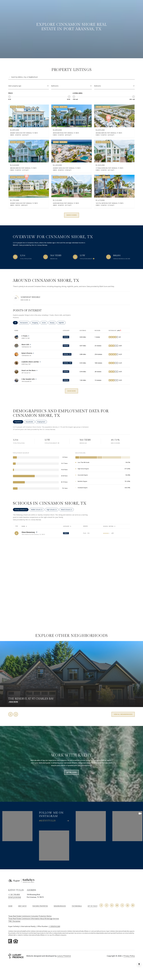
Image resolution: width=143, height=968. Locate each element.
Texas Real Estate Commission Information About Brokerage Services (33, 919)
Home (10, 906)
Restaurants (25, 323)
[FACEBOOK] (101, 905)
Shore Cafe (25, 344)
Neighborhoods (60, 906)
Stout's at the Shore (28, 370)
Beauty (53, 323)
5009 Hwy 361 (26, 364)
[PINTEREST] (133, 905)
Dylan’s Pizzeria (26, 353)
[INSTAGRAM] (106, 905)
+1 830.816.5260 (54, 926)
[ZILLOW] (127, 905)
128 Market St (26, 347)
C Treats (24, 336)
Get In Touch (92, 906)
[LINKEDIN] (112, 905)
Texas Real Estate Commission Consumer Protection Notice (29, 916)
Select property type (14, 86)
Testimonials (77, 906)
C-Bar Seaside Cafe (28, 379)
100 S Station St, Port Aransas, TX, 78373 (33, 534)
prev (10, 714)
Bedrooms (97, 86)
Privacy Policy (129, 956)
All (16, 323)
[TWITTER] (122, 905)
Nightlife (62, 323)
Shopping (35, 323)
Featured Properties (40, 906)
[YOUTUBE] (117, 905)
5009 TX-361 (25, 338)
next (16, 714)
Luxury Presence (64, 956)
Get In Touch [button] (71, 772)
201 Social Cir (25, 373)
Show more (71, 391)
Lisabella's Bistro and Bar (30, 362)
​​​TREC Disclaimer (14, 921)
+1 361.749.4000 (14, 894)
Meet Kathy (22, 906)
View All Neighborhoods (123, 714)
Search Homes (71, 215)
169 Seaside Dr (26, 381)
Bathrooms (54, 86)
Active (44, 323)
